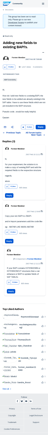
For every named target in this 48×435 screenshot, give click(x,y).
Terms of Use (36, 409)
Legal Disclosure (36, 415)
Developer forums (16, 22)
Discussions (9, 10)
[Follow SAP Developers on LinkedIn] (31, 401)
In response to (28, 259)
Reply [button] (40, 127)
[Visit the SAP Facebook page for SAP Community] (17, 401)
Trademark (12, 422)
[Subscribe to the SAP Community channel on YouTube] (26, 401)
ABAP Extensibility (10, 80)
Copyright (12, 415)
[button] (5, 67)
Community (18, 4)
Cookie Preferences (12, 429)
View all (5, 389)
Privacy (12, 409)
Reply (9, 195)
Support (36, 422)
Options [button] (42, 52)
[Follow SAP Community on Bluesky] (22, 401)
